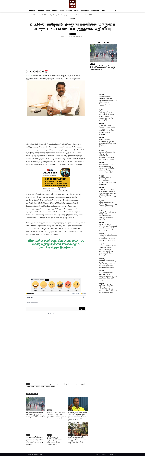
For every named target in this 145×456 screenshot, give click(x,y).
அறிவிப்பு (77, 384)
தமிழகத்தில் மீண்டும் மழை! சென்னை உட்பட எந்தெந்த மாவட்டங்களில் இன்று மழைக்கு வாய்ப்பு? (102, 67)
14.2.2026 (29, 76)
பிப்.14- (42, 386)
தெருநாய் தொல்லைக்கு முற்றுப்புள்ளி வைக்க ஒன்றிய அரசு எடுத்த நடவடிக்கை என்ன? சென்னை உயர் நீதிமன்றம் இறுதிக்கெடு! (108, 263)
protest (52, 384)
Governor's (46, 384)
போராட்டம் (48, 386)
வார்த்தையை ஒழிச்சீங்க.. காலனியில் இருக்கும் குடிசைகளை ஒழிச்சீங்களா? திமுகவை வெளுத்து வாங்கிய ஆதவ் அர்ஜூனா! (108, 168)
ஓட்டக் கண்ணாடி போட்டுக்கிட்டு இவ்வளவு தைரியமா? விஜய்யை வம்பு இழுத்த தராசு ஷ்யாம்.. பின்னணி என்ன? (55, 440)
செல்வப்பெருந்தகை (30, 386)
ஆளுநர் (82, 384)
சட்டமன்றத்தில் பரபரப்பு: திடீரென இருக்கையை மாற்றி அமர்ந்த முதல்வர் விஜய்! (108, 203)
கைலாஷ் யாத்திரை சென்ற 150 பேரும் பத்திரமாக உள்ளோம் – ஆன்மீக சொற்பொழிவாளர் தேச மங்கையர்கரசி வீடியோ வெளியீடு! (107, 250)
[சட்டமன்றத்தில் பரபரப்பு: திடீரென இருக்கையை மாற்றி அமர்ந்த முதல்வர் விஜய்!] (94, 204)
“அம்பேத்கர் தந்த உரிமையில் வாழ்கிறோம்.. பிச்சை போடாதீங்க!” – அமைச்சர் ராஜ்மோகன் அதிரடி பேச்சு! (108, 237)
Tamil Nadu (71, 384)
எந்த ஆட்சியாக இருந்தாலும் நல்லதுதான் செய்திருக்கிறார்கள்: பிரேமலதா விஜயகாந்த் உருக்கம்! (108, 215)
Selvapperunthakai (59, 384)
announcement (34, 384)
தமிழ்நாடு (40, 15)
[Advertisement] (56, 54)
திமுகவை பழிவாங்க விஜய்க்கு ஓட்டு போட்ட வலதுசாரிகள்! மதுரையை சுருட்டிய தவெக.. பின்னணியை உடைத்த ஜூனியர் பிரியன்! (77, 416)
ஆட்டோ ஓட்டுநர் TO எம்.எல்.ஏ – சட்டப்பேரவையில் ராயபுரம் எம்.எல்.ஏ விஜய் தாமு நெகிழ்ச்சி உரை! (108, 227)
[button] (115, 10)
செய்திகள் (34, 15)
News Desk (67, 36)
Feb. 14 (40, 384)
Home (29, 15)
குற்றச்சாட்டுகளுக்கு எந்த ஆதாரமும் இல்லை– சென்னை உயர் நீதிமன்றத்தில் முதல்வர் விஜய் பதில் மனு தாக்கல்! (77, 439)
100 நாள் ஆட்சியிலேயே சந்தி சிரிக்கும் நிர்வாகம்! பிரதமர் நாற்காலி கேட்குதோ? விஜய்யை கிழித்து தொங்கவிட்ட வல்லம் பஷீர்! (108, 193)
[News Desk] (62, 37)
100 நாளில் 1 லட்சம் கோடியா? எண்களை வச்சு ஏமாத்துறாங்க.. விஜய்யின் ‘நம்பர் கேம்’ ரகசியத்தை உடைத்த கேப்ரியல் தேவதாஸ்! (35, 440)
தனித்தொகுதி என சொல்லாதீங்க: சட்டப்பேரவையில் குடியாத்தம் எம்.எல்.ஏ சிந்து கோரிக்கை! (107, 180)
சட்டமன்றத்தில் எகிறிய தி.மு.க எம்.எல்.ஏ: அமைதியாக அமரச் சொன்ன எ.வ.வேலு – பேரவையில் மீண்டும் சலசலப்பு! (108, 276)
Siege (66, 384)
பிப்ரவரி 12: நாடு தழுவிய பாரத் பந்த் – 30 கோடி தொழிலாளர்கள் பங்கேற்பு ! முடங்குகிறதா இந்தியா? (56, 244)
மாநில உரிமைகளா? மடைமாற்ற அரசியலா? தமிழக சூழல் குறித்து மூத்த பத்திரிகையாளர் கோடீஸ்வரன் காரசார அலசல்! (108, 101)
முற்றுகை (53, 386)
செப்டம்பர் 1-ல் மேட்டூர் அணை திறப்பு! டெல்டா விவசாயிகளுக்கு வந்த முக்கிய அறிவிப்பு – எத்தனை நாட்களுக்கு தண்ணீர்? (108, 288)
